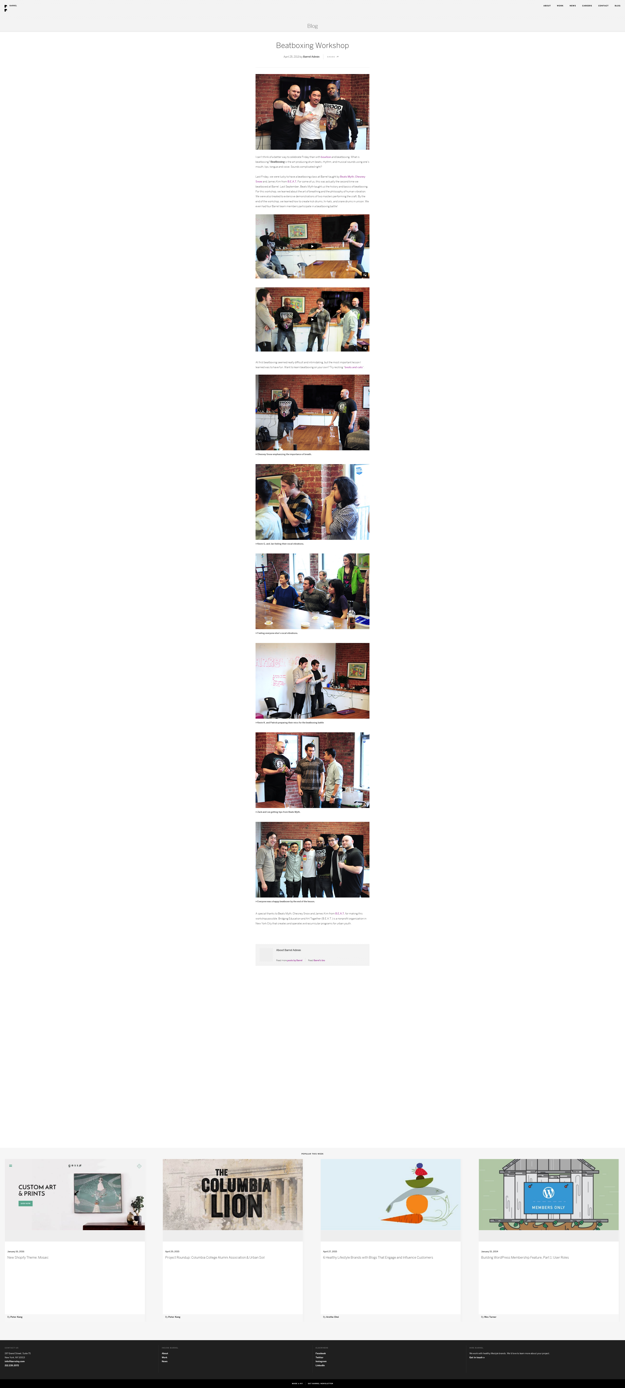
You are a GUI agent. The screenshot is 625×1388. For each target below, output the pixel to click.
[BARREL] (8, 1)
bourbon (326, 157)
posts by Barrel (294, 960)
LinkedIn (320, 1365)
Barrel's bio (319, 960)
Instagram (321, 1361)
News (164, 1361)
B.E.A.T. (292, 181)
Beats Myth (347, 176)
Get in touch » (477, 1357)
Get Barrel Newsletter (320, 1383)
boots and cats (354, 367)
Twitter (319, 1357)
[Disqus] (312, 1014)
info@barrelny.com (15, 1361)
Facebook (321, 1353)
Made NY (297, 1383)
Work (164, 1357)
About (165, 1353)
